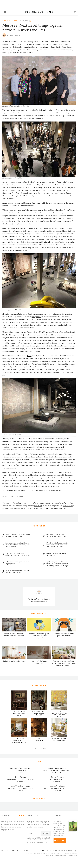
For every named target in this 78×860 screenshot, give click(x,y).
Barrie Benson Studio (59, 740)
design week (36, 316)
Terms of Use (40, 838)
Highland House (59, 738)
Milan (29, 356)
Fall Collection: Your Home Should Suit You (19, 741)
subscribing (38, 505)
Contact (15, 850)
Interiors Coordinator (57, 786)
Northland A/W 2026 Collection (19, 714)
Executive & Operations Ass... (20, 768)
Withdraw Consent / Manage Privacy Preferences (62, 855)
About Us (4, 850)
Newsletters (29, 850)
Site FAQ (42, 850)
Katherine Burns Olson (15, 35)
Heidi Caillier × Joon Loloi (39, 712)
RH (39, 738)
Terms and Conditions (65, 850)
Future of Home (52, 508)
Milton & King (19, 711)
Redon (59, 716)
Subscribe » (59, 840)
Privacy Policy (43, 839)
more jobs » (39, 798)
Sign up (22, 503)
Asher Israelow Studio (48, 47)
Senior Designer (21, 777)
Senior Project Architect (57, 768)
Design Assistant (57, 777)
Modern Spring (39, 740)
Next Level (6, 41)
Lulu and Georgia (19, 738)
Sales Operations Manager (20, 786)
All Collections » (39, 749)
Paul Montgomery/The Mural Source (59, 713)
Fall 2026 (39, 715)
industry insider (9, 21)
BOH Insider (67, 505)
